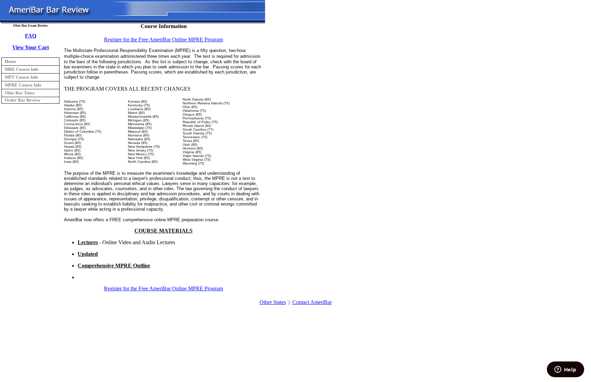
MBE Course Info (22, 69)
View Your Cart (30, 47)
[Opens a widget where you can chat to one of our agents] (565, 370)
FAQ (30, 36)
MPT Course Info (21, 77)
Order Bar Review (22, 100)
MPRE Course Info (23, 85)
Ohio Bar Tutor (20, 92)
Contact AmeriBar (312, 302)
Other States (273, 302)
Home (10, 61)
